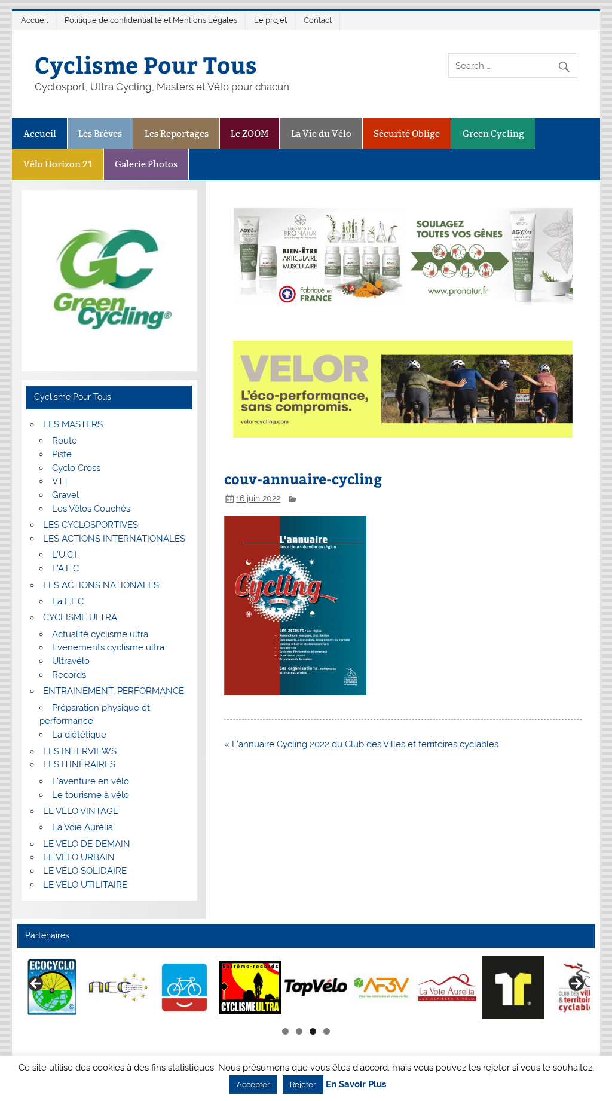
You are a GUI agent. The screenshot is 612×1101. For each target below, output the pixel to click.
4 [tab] (326, 1031)
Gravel (65, 495)
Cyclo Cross (76, 468)
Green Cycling (493, 133)
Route (64, 440)
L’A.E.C (65, 568)
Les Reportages (177, 133)
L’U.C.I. (65, 554)
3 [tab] (313, 1031)
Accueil (34, 20)
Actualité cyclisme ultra (100, 634)
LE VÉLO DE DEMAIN (86, 844)
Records (69, 674)
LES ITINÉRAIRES (79, 764)
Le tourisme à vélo (90, 795)
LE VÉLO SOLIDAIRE (85, 870)
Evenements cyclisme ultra (108, 647)
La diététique (79, 734)
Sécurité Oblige (407, 133)
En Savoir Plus (356, 1084)
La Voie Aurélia (82, 827)
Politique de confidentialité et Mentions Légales (151, 20)
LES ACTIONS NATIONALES (101, 585)
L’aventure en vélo (90, 781)
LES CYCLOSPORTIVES (90, 524)
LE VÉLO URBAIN (79, 857)
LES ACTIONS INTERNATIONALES (114, 538)
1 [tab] (285, 1031)
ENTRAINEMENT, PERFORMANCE (113, 691)
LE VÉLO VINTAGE (80, 811)
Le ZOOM (249, 133)
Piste (62, 454)
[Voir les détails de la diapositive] (53, 987)
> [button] (576, 984)
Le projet (270, 20)
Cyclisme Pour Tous (146, 64)
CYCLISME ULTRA (80, 617)
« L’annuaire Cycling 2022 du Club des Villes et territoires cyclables (361, 744)
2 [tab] (299, 1031)
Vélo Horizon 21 (58, 164)
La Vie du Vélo (321, 133)
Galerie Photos (146, 164)
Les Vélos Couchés (91, 508)
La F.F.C (68, 601)
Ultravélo (71, 661)
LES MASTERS (73, 424)
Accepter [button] (253, 1084)
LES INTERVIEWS (80, 751)
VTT (60, 481)
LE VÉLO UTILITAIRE (85, 884)
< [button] (36, 984)
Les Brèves (100, 133)
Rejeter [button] (303, 1084)
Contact (318, 20)
